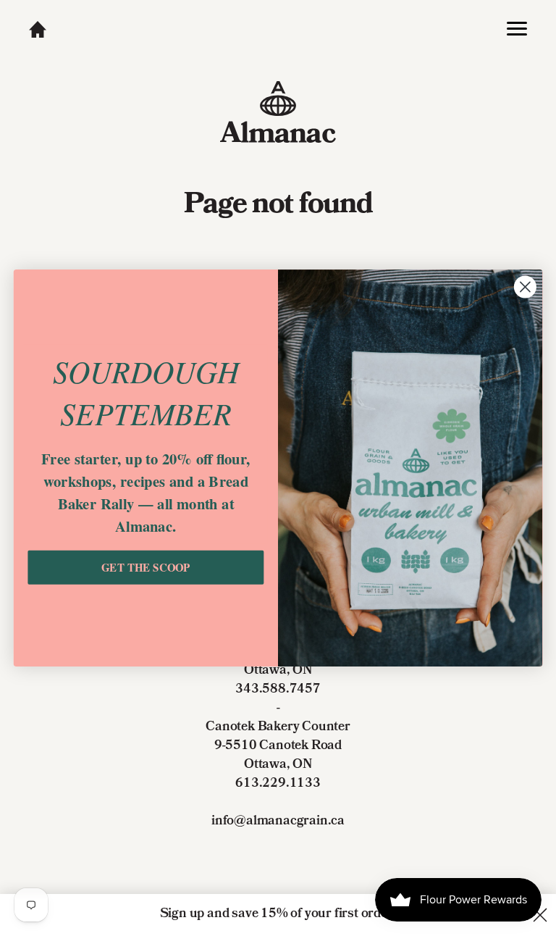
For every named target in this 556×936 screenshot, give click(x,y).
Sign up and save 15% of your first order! (278, 914)
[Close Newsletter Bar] (540, 915)
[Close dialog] (525, 287)
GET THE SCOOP (145, 567)
